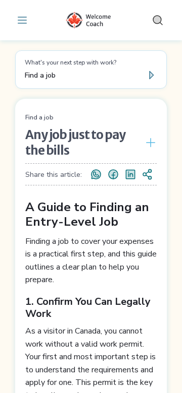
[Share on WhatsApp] (96, 174)
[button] (91, 69)
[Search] (158, 20)
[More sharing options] (148, 174)
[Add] (149, 143)
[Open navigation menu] (24, 20)
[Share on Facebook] (113, 174)
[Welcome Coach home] (91, 20)
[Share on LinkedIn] (130, 174)
